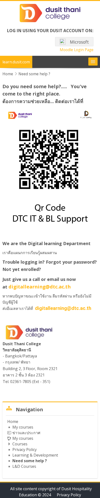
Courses (19, 444)
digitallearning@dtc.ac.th (39, 286)
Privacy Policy (69, 495)
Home (12, 421)
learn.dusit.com (16, 62)
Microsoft (79, 42)
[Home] (50, 14)
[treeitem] (50, 444)
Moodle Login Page (76, 49)
